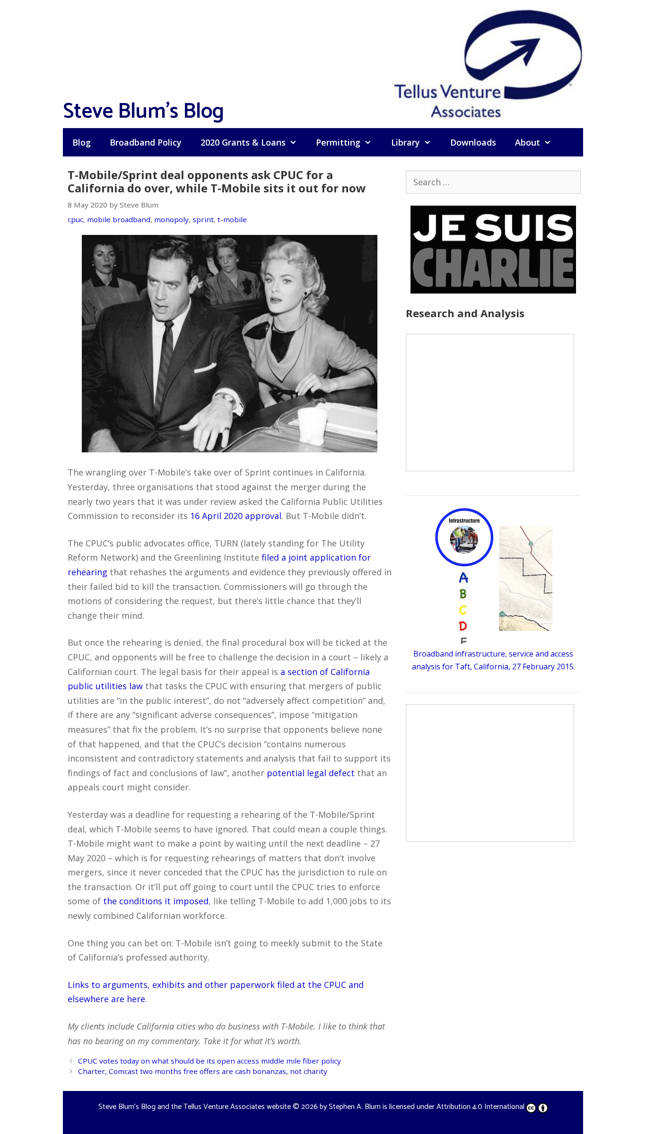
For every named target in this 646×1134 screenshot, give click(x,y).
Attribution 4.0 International (480, 1106)
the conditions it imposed (156, 901)
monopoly (171, 219)
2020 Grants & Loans (243, 142)
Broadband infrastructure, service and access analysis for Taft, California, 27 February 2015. (493, 660)
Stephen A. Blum (355, 1106)
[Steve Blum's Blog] (488, 63)
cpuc (75, 219)
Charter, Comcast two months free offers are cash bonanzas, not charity (202, 1071)
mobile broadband (118, 219)
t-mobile (232, 219)
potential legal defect (311, 773)
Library (405, 142)
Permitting (338, 142)
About (527, 142)
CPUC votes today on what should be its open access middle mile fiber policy (209, 1060)
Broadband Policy (146, 142)
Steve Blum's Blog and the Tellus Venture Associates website (194, 1106)
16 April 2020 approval (235, 515)
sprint (203, 219)
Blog (81, 142)
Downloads (473, 142)
